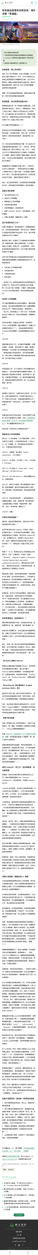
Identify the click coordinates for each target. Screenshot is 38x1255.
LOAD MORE (19, 1215)
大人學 (19, 1235)
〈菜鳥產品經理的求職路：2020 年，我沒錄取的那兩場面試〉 (18, 421)
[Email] (23, 1245)
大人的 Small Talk (19, 1241)
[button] (32, 3)
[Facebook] (15, 1245)
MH (13, 1148)
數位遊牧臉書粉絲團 (12, 1156)
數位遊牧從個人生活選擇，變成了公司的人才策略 (19, 1190)
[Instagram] (19, 1245)
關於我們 (19, 1232)
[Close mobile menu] (35, 3)
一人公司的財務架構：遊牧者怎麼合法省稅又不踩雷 (19, 1208)
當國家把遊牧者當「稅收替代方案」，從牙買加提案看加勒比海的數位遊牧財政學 (19, 1202)
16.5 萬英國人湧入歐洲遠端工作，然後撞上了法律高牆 (19, 1196)
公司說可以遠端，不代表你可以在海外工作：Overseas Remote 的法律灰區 (18, 1184)
